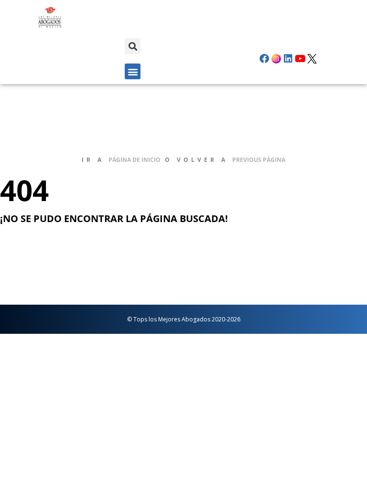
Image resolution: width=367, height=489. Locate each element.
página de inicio (134, 160)
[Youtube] (300, 58)
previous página (258, 160)
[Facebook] (264, 58)
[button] (132, 46)
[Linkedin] (288, 58)
